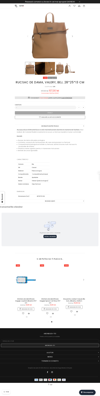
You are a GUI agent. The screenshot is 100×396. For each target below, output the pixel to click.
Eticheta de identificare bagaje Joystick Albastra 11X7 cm (26, 301)
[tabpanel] (26, 292)
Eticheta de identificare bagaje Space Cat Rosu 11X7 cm (50, 301)
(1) (26, 317)
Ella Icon (21, 6)
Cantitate (18, 105)
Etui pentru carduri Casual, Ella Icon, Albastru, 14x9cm (74, 300)
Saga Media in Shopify (65, 368)
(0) (51, 317)
